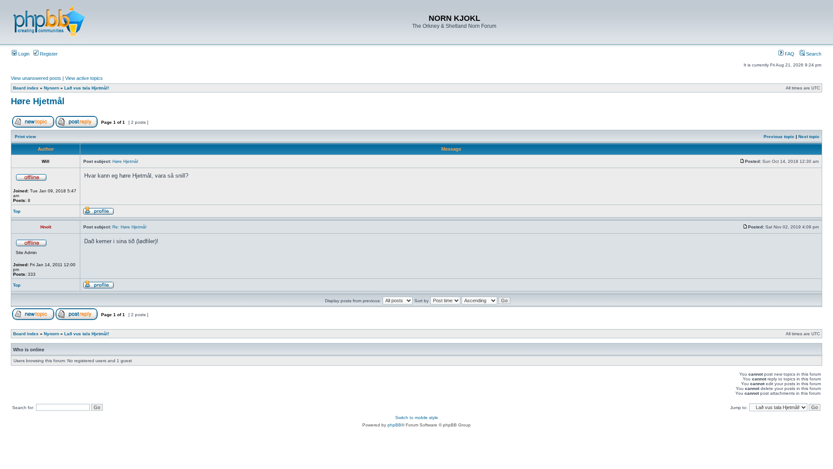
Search (813, 53)
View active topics (84, 78)
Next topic (809, 136)
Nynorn (51, 88)
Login (23, 53)
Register (48, 53)
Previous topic (779, 136)
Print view (25, 136)
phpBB (394, 425)
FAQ (789, 53)
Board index (26, 88)
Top (16, 211)
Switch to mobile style (416, 417)
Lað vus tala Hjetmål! (86, 88)
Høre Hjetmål (38, 101)
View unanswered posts (36, 78)
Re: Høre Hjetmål (129, 227)
